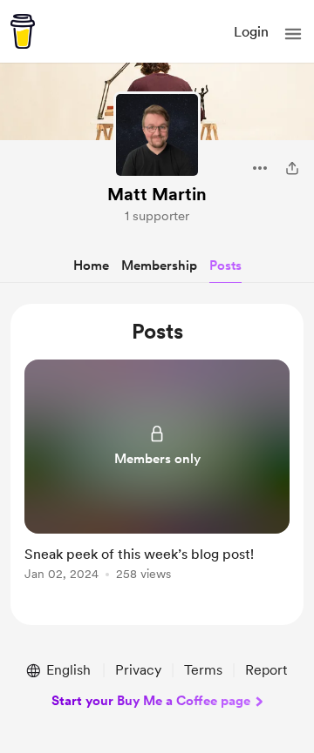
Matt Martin (157, 194)
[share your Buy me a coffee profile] (292, 168)
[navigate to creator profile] (157, 134)
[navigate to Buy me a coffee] (22, 31)
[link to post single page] (157, 473)
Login (251, 32)
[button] (293, 34)
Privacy (138, 670)
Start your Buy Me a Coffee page (150, 701)
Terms (203, 670)
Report (266, 670)
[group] (157, 480)
